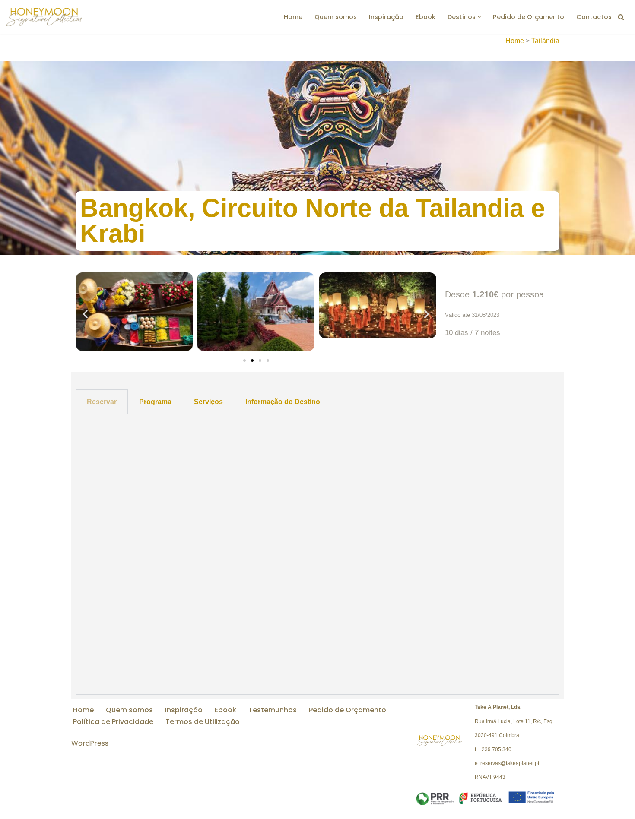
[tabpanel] (317, 554)
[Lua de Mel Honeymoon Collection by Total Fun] (44, 17)
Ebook (425, 17)
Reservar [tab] (102, 401)
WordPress (89, 743)
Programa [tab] (155, 401)
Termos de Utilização (202, 722)
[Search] (621, 17)
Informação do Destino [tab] (282, 401)
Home (293, 17)
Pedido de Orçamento (528, 17)
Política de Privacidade (113, 722)
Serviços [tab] (208, 401)
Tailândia (545, 40)
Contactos (594, 17)
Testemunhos (272, 710)
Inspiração (386, 17)
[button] (479, 17)
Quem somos (335, 17)
